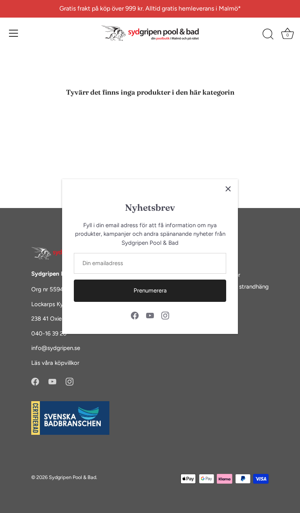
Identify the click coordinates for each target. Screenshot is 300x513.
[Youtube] (150, 314)
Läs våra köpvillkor (55, 362)
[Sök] (268, 34)
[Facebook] (135, 314)
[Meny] (13, 33)
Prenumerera (150, 290)
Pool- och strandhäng (240, 286)
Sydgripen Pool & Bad (72, 477)
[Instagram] (165, 314)
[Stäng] (228, 188)
